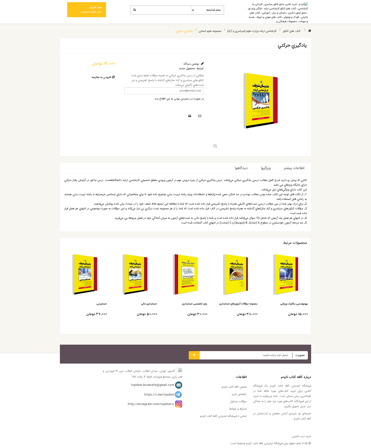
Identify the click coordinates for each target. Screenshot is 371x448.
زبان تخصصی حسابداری (194, 304)
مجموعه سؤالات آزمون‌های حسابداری (238, 304)
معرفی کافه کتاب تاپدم (234, 387)
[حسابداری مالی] (135, 276)
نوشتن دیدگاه (192, 64)
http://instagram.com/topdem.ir (151, 404)
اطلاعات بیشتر (294, 168)
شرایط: (200, 68)
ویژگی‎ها (266, 168)
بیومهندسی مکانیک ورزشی (294, 304)
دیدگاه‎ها (241, 168)
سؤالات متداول (238, 401)
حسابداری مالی (149, 304)
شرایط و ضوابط (238, 409)
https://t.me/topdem (159, 394)
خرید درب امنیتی (301, 436)
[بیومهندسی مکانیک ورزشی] (286, 276)
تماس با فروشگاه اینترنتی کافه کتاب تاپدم (223, 416)
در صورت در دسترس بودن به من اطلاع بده (179, 98)
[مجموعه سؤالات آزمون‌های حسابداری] (235, 276)
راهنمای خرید (239, 394)
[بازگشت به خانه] (309, 31)
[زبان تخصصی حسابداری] (185, 276)
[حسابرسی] (85, 276)
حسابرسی (101, 304)
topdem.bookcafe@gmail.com (152, 385)
